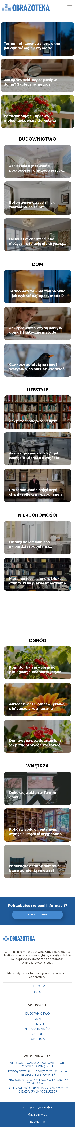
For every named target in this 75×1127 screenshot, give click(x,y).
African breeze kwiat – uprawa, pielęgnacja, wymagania (37, 706)
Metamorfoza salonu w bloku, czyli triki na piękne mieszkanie (37, 581)
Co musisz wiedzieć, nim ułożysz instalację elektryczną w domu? (36, 241)
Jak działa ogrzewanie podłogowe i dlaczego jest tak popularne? (36, 168)
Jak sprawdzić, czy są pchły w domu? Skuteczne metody (30, 82)
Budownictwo (37, 139)
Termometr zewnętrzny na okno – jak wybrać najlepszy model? (33, 45)
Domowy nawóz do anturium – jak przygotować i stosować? (36, 743)
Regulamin (37, 1122)
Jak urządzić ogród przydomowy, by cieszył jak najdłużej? (37, 1089)
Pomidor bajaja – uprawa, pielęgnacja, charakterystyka (30, 118)
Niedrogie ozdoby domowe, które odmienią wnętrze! (35, 868)
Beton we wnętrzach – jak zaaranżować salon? (32, 204)
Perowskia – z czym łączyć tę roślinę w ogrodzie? (38, 1081)
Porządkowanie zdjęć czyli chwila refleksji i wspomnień (35, 492)
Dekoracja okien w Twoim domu (32, 795)
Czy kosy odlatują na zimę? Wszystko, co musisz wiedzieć (37, 366)
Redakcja (37, 986)
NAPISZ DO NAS (37, 914)
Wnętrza (37, 766)
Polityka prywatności (37, 1107)
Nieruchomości (37, 515)
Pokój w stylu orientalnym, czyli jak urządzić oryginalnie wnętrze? (35, 831)
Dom (37, 264)
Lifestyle (37, 389)
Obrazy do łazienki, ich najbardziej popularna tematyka (29, 544)
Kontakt (37, 992)
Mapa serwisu (37, 1114)
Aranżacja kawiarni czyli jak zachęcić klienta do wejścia (34, 455)
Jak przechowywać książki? (34, 421)
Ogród (37, 640)
